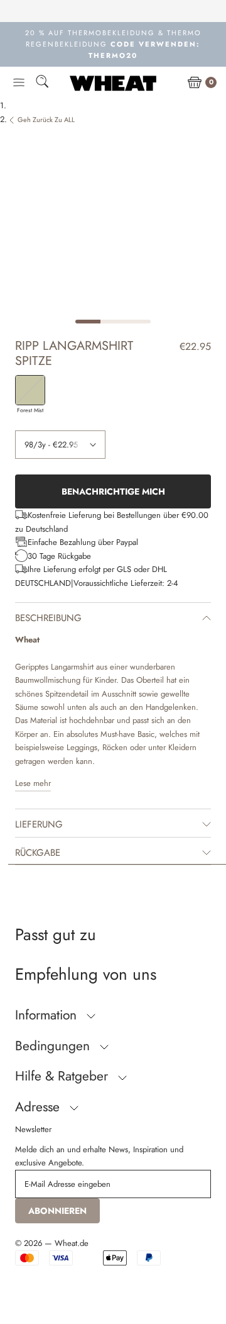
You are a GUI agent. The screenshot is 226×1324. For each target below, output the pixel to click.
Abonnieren (57, 1210)
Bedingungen (54, 1045)
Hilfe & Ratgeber (63, 1076)
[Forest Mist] (30, 390)
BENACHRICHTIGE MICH (113, 491)
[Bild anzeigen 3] (138, 321)
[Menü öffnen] (18, 83)
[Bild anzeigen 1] (87, 321)
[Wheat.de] (113, 83)
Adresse (39, 1106)
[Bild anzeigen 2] (113, 321)
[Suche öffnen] (42, 83)
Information (47, 1015)
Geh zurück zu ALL (46, 120)
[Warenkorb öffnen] (194, 83)
